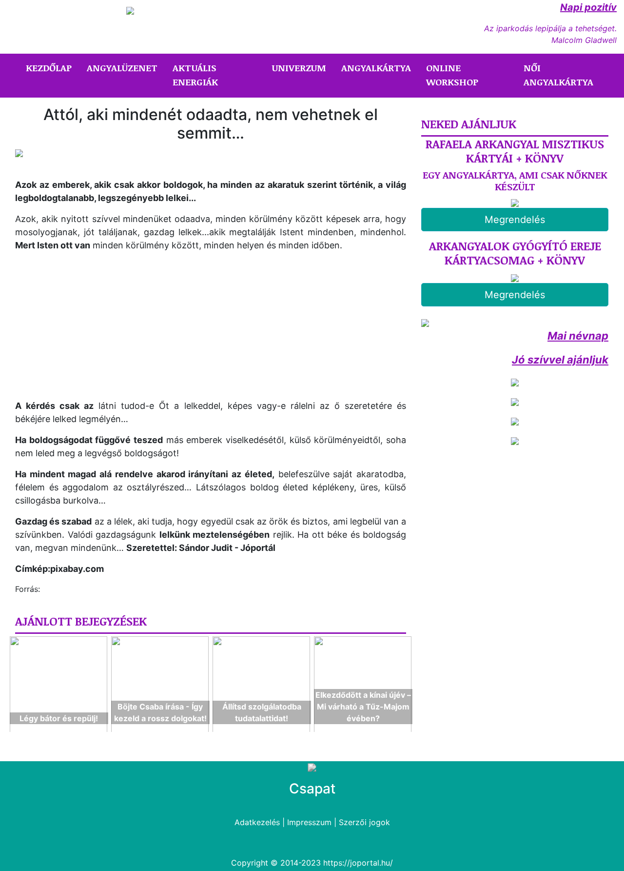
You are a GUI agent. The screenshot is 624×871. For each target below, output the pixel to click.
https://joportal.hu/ (358, 863)
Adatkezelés (257, 822)
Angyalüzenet (122, 67)
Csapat (312, 788)
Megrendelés (515, 219)
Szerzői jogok (364, 822)
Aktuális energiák (195, 74)
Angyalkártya (376, 67)
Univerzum (299, 67)
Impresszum (309, 822)
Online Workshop (452, 74)
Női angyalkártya (558, 74)
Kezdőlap (51, 67)
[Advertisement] (97, 328)
